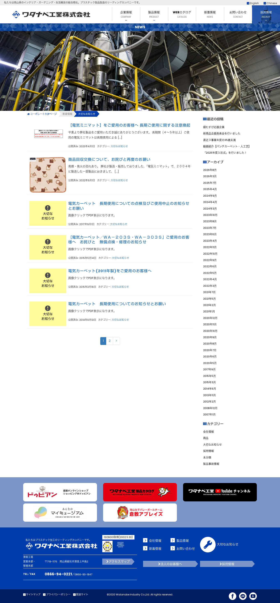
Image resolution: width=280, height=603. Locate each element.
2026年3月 (210, 176)
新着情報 (67, 114)
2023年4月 (210, 241)
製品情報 (182, 540)
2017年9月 (209, 369)
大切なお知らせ (119, 146)
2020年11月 (210, 324)
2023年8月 (210, 221)
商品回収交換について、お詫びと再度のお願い (109, 159)
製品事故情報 (211, 464)
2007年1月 (209, 414)
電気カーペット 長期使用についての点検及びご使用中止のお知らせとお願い (128, 206)
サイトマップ (33, 594)
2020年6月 (210, 356)
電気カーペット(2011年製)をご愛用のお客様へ (110, 270)
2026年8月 (210, 170)
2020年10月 (210, 331)
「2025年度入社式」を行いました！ (225, 153)
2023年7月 (209, 228)
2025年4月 (210, 189)
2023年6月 (210, 234)
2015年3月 (209, 382)
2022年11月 (210, 247)
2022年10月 (210, 254)
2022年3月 (210, 286)
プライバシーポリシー (58, 594)
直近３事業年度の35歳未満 (219, 140)
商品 (205, 438)
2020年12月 (210, 318)
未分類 (207, 457)
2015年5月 (209, 376)
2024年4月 (210, 202)
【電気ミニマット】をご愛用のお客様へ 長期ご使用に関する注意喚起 (129, 125)
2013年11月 (209, 395)
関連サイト (82, 594)
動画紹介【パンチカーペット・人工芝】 (227, 146)
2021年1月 (209, 311)
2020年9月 (210, 337)
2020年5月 (210, 363)
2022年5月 (210, 273)
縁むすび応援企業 (213, 127)
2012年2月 (209, 402)
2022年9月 (210, 260)
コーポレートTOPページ (43, 114)
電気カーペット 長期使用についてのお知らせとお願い (117, 303)
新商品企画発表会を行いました (221, 133)
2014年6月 (209, 389)
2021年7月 (209, 292)
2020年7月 (209, 350)
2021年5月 (209, 299)
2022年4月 (210, 279)
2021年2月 (209, 305)
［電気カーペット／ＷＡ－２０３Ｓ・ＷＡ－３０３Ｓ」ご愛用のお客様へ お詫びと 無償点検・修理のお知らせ (128, 240)
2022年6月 (210, 266)
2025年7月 (209, 183)
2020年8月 (210, 344)
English (254, 3)
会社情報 (208, 432)
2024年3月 (210, 209)
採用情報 (208, 451)
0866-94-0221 (58, 574)
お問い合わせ (185, 548)
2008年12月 (210, 408)
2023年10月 (210, 215)
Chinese (271, 3)
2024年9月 (210, 196)
